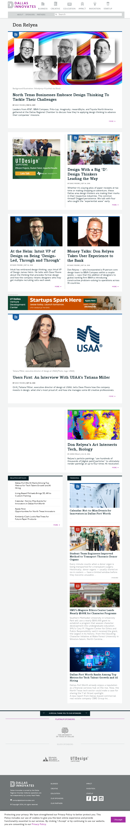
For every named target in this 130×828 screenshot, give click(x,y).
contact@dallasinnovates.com (24, 800)
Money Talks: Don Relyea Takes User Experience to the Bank (90, 256)
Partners (41, 15)
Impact (82, 8)
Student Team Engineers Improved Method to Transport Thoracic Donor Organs (93, 556)
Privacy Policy (39, 824)
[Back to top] (120, 810)
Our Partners (56, 803)
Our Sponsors (57, 798)
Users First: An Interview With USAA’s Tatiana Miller (61, 378)
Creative (55, 8)
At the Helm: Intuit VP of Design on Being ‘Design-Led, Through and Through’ (35, 256)
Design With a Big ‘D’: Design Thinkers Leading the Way (87, 174)
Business (43, 8)
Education (69, 8)
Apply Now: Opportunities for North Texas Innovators (35, 510)
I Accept (118, 819)
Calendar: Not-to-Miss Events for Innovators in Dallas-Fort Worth (30, 502)
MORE (111, 121)
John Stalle (75, 454)
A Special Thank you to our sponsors (65, 713)
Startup (108, 8)
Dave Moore (20, 105)
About (20, 15)
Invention (95, 8)
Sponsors (30, 15)
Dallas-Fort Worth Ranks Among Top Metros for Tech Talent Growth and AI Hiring (33, 485)
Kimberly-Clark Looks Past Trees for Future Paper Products (32, 517)
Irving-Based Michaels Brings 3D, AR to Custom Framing (33, 494)
